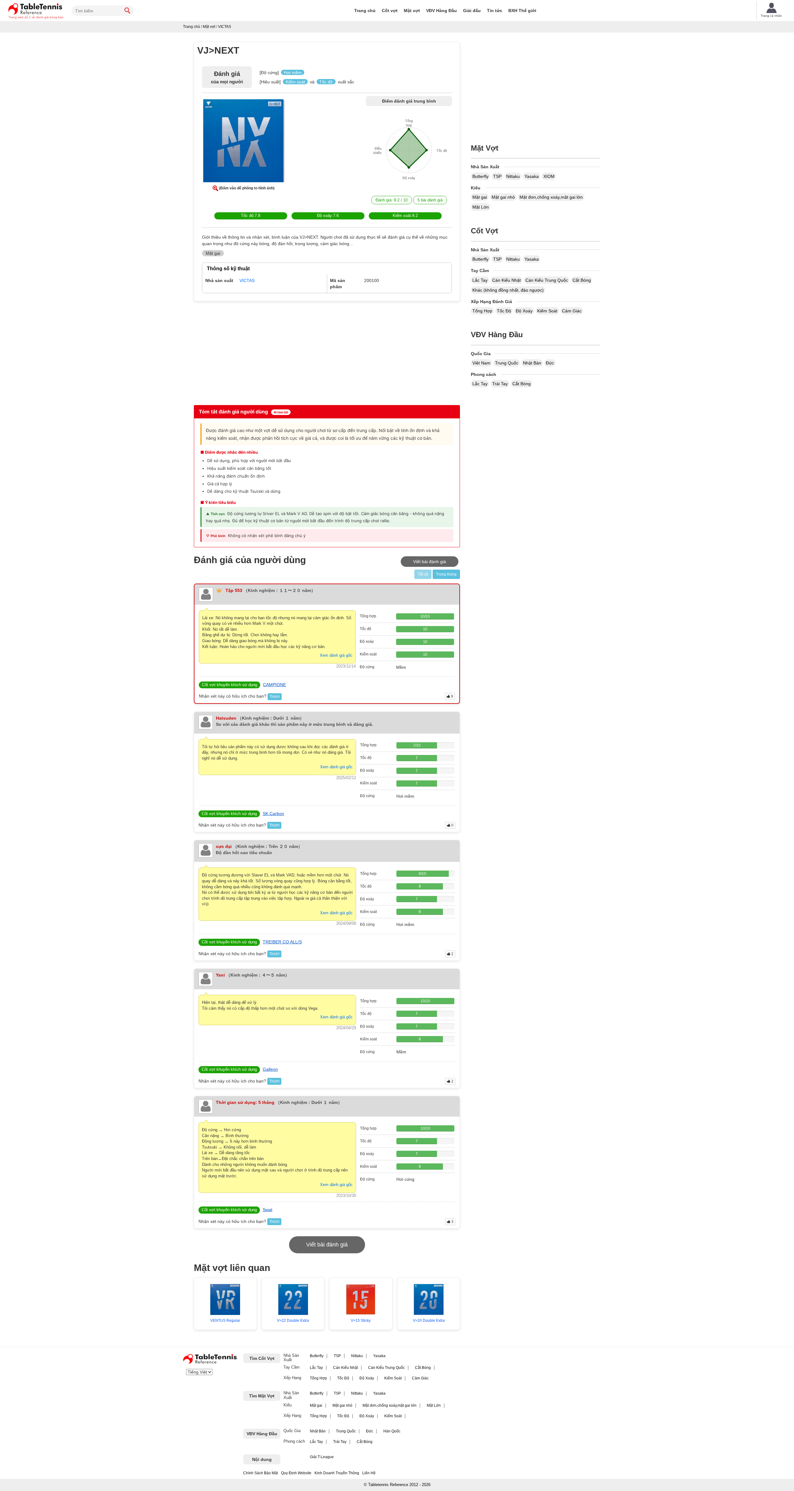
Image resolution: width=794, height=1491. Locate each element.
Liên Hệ (369, 1473)
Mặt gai (479, 197)
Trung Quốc (506, 362)
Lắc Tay (480, 280)
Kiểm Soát (547, 310)
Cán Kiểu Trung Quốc (546, 280)
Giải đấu (472, 10)
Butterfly (480, 176)
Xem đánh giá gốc (336, 655)
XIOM (549, 176)
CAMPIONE (274, 684)
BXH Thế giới (522, 10)
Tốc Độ (504, 310)
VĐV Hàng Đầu (441, 10)
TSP (497, 176)
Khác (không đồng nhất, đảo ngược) (508, 290)
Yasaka (531, 176)
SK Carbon (273, 813)
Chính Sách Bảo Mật (260, 1473)
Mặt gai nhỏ (503, 197)
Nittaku (513, 176)
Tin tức (494, 10)
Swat (267, 1209)
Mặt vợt (412, 10)
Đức (550, 362)
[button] (243, 141)
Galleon (270, 1069)
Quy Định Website (296, 1473)
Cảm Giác (572, 310)
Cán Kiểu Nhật (506, 280)
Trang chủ (365, 10)
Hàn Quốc (391, 1431)
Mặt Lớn (480, 207)
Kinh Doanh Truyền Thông (336, 1473)
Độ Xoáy (524, 310)
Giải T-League (322, 1457)
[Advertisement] (247, 352)
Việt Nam (481, 362)
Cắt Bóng (582, 280)
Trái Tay (500, 383)
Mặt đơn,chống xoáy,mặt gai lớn (551, 197)
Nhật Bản (532, 362)
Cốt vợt (390, 10)
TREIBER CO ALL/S (282, 941)
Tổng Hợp (482, 310)
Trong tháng (446, 574)
